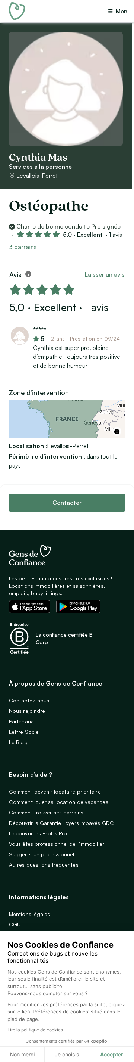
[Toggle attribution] (116, 431)
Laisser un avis (105, 274)
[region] (67, 419)
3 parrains (23, 247)
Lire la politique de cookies (35, 1029)
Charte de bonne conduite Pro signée (68, 226)
